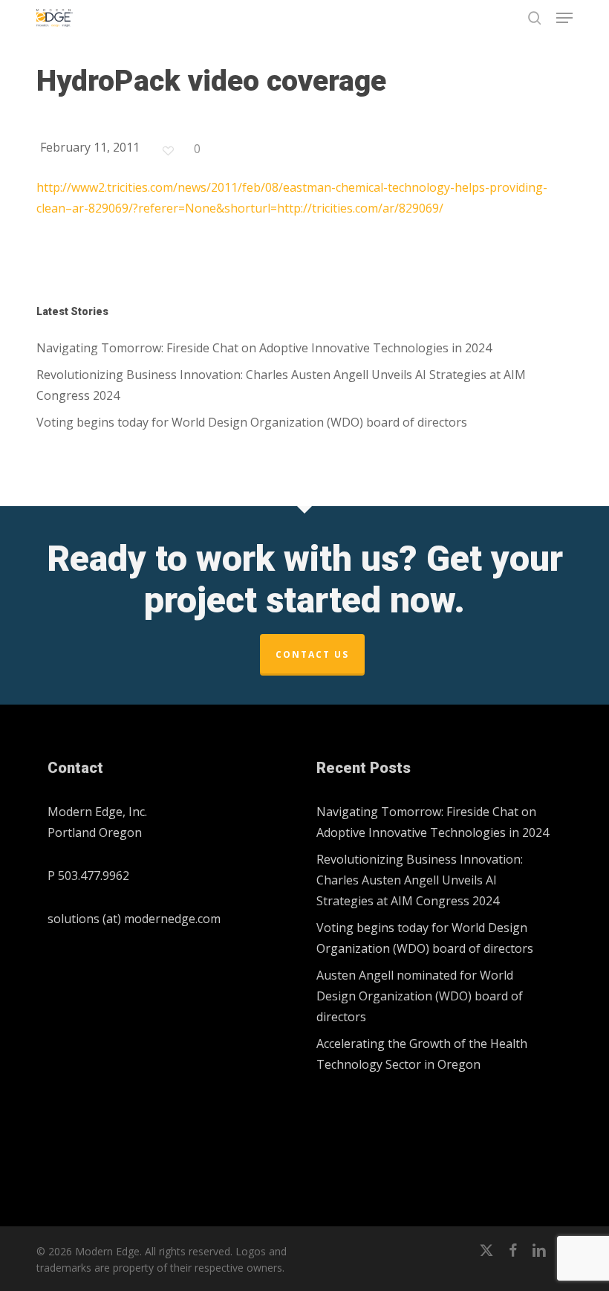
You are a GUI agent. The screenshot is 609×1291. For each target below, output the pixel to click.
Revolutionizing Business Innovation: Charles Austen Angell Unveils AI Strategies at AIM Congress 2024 (281, 385)
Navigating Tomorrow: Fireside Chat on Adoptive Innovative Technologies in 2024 (264, 348)
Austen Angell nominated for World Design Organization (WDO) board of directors (419, 996)
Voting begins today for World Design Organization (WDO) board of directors (251, 422)
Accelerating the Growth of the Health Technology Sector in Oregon (421, 1053)
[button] (564, 17)
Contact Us (312, 654)
